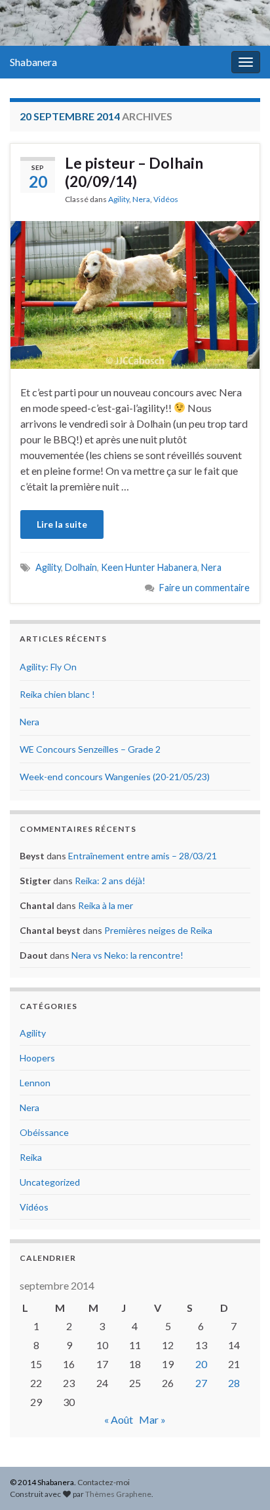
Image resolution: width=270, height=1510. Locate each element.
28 (234, 1383)
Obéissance (44, 1132)
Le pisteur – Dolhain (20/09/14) (134, 172)
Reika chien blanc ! (57, 694)
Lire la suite (62, 524)
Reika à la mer (105, 905)
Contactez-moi (103, 1482)
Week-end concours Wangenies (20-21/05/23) (115, 776)
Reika (31, 1157)
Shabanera (33, 62)
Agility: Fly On (48, 666)
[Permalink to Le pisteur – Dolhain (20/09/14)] (135, 293)
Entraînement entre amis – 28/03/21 (142, 855)
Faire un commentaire (204, 587)
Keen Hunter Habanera (149, 567)
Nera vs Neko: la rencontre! (127, 955)
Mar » (152, 1419)
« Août (118, 1419)
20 (201, 1364)
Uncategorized (50, 1182)
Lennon (35, 1082)
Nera (141, 199)
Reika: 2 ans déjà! (110, 880)
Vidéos (165, 199)
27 (201, 1383)
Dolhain (81, 567)
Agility (118, 199)
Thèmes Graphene (118, 1494)
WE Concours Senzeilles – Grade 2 (90, 749)
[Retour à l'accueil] (135, 23)
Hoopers (37, 1057)
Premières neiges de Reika (158, 930)
